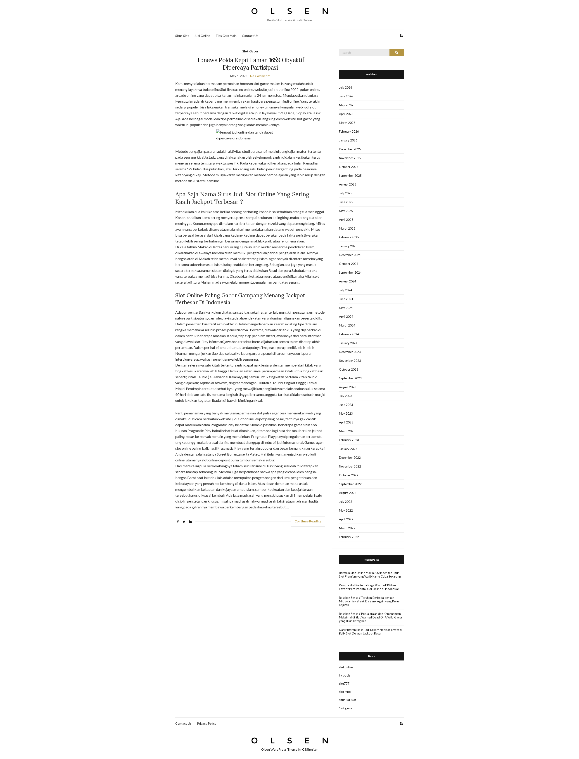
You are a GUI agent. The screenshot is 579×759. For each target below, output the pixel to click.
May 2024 (346, 308)
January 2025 (348, 246)
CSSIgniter (310, 749)
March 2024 (347, 325)
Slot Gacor (250, 51)
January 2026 (348, 140)
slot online (346, 667)
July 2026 (345, 87)
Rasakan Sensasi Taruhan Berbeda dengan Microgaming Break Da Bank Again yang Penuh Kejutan (369, 601)
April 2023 (346, 422)
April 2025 (346, 219)
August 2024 (347, 281)
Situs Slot (182, 36)
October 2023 (348, 369)
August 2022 (347, 493)
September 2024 (350, 272)
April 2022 (346, 519)
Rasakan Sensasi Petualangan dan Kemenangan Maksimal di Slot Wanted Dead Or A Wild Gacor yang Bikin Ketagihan (370, 617)
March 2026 (347, 123)
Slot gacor (345, 708)
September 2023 (350, 378)
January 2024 (348, 343)
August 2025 (347, 184)
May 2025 (346, 211)
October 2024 (348, 264)
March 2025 (347, 228)
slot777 (344, 683)
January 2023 (348, 449)
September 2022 (350, 484)
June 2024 (346, 299)
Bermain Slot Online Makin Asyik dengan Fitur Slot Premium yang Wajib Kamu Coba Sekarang (370, 574)
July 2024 (345, 290)
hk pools (344, 675)
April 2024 (346, 316)
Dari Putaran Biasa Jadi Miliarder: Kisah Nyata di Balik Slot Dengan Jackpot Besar (370, 631)
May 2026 (346, 105)
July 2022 (345, 501)
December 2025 (350, 149)
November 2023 (350, 360)
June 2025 (346, 202)
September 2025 (350, 175)
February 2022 (349, 537)
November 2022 (350, 466)
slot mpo (345, 691)
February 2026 (349, 131)
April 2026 (346, 114)
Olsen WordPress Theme (279, 749)
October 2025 (348, 167)
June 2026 (346, 96)
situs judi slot (347, 700)
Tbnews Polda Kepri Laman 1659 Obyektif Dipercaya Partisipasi (250, 63)
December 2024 (350, 255)
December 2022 (350, 457)
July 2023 (345, 396)
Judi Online (202, 36)
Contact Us (250, 36)
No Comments (260, 76)
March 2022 (347, 528)
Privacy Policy (206, 723)
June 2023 (346, 405)
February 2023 (349, 440)
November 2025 (350, 158)
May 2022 (346, 510)
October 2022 (348, 475)
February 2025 (349, 237)
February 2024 (349, 334)
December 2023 (350, 352)
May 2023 (346, 413)
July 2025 (345, 193)
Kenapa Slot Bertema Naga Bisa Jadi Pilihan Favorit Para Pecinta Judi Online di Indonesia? (369, 587)
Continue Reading (307, 521)
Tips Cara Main (226, 36)
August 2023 (347, 387)
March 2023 (347, 431)
